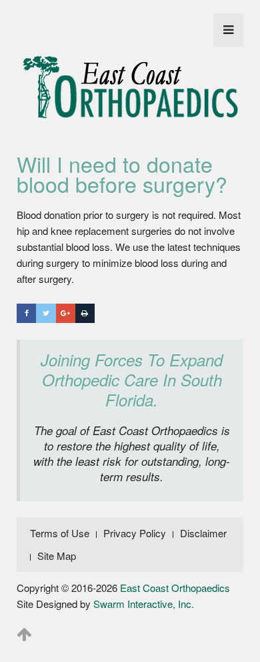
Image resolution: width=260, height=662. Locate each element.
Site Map (56, 556)
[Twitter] (45, 313)
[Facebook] (26, 313)
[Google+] (65, 313)
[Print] (85, 313)
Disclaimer (203, 533)
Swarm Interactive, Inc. (143, 604)
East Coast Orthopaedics (175, 588)
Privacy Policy (134, 533)
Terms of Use (59, 533)
